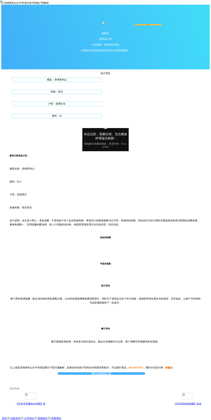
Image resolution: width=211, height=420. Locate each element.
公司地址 (29, 418)
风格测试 (56, 418)
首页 (4, 418)
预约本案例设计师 (101, 373)
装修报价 (42, 418)
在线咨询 (15, 418)
